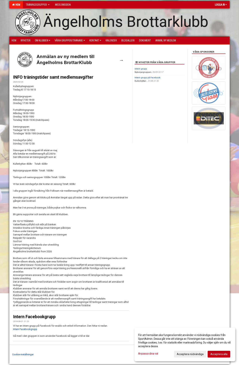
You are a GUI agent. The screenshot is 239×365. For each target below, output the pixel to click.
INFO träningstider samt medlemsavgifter (53, 77)
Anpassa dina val (148, 353)
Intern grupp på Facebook (147, 77)
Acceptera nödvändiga (190, 354)
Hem (17, 4)
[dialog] (184, 344)
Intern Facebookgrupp (34, 316)
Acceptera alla (218, 354)
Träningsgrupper (36, 4)
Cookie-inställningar (23, 354)
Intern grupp (141, 69)
